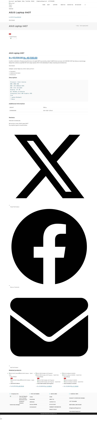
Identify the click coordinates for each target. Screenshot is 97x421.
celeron (24, 68)
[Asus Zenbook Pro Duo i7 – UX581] (13, 40)
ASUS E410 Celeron (15, 383)
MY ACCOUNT (52, 404)
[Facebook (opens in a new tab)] (86, 1)
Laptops (15, 68)
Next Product (13, 36)
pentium (32, 68)
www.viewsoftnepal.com (75, 411)
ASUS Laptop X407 (84, 25)
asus (21, 68)
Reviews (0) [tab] (13, 74)
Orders (23, 1)
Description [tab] (13, 71)
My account (11, 1)
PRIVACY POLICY (53, 409)
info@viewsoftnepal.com (75, 408)
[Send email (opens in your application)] (87, 1)
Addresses (32, 402)
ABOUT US (51, 399)
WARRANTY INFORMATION (55, 407)
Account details (33, 404)
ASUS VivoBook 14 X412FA (70, 383)
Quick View (56, 375)
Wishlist (32, 1)
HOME (50, 397)
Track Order (28, 1)
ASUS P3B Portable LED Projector (45, 383)
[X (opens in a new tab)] (84, 1)
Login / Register (18, 1)
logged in (17, 125)
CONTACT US (52, 402)
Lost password (33, 407)
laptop (28, 68)
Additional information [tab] (15, 73)
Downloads (32, 399)
